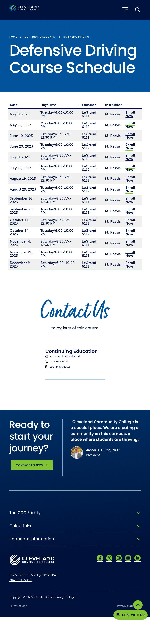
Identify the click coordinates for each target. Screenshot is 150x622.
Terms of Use (18, 606)
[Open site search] (137, 10)
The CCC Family (25, 512)
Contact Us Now (29, 465)
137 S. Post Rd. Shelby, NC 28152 (33, 575)
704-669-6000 (20, 580)
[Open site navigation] (124, 9)
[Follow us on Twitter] (109, 558)
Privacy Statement (129, 606)
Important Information (31, 539)
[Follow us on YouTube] (128, 558)
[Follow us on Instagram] (119, 558)
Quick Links (20, 525)
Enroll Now (130, 114)
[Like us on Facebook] (100, 558)
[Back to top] (138, 605)
